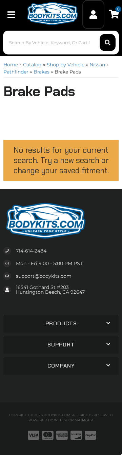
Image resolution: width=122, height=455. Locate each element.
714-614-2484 (31, 251)
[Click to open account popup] (93, 14)
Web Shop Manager (73, 420)
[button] (61, 42)
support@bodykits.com (44, 276)
